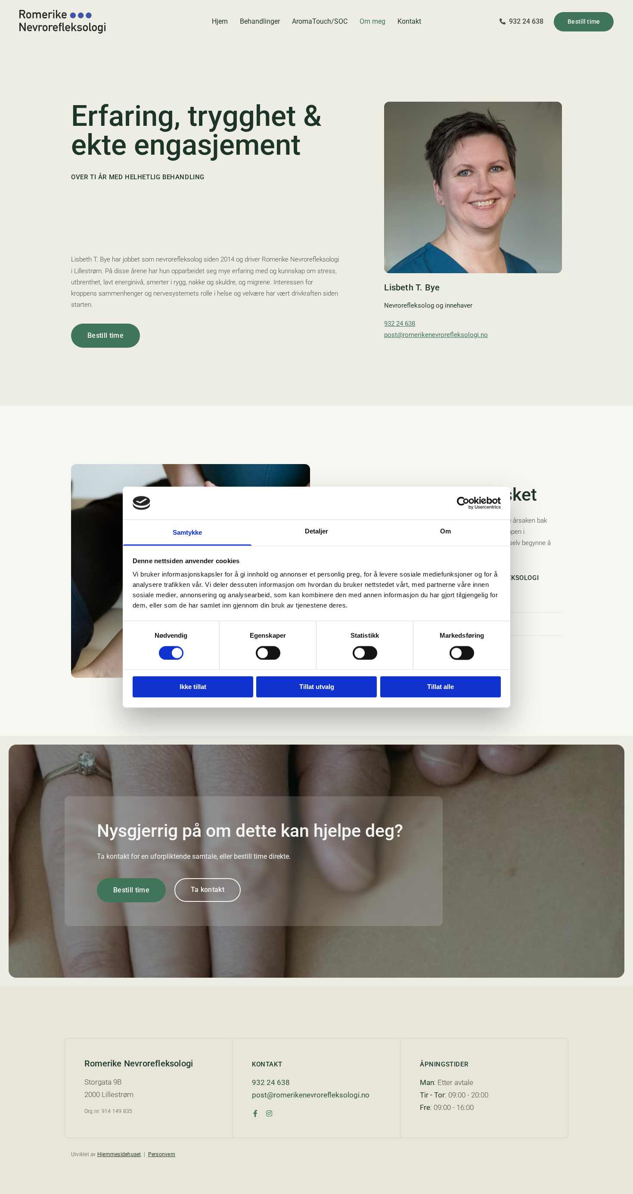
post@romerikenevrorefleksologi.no (436, 335)
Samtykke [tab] (187, 532)
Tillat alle (440, 687)
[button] (584, 21)
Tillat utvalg (316, 687)
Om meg (372, 21)
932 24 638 (399, 323)
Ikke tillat (193, 687)
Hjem (220, 21)
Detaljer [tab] (317, 531)
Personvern (161, 1154)
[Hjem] (88, 22)
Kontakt (409, 21)
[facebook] (255, 1113)
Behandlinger (260, 21)
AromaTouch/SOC (320, 21)
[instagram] (269, 1113)
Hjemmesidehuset (119, 1154)
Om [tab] (445, 531)
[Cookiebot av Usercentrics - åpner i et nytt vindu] (463, 502)
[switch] (268, 653)
